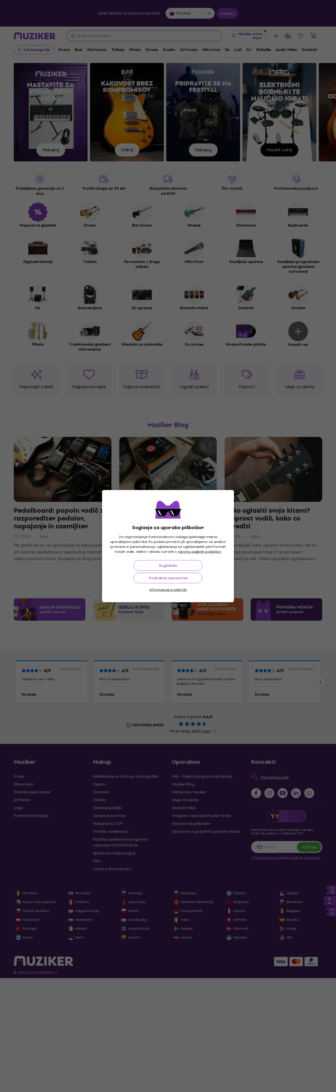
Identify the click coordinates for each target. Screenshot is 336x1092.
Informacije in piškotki (168, 589)
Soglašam (168, 565)
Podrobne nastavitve (168, 578)
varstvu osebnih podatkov (199, 551)
